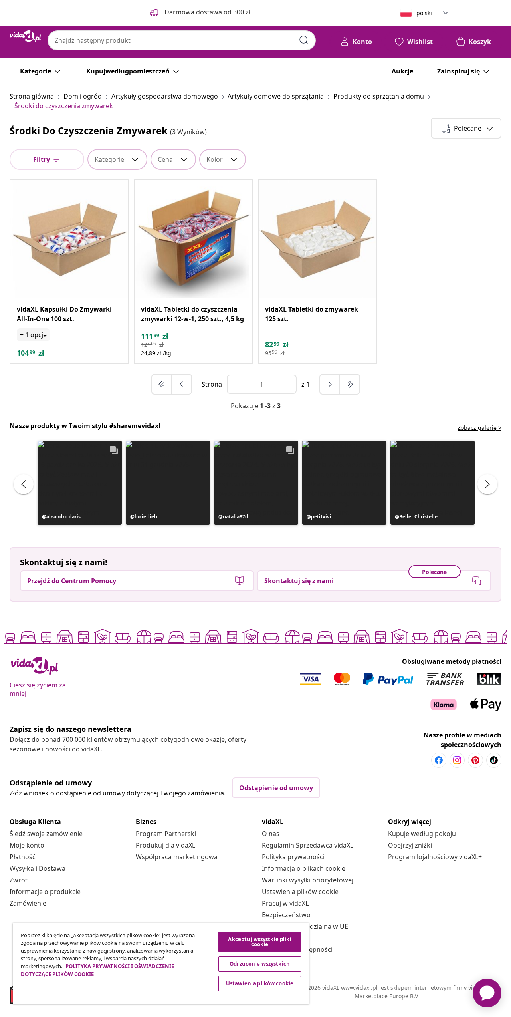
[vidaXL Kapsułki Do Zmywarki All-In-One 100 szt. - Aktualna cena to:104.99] (69, 239)
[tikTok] (494, 760)
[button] (80, 483)
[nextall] (349, 384)
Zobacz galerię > (479, 427)
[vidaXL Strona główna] (25, 36)
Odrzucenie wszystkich (260, 963)
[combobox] (182, 40)
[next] (330, 384)
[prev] (181, 384)
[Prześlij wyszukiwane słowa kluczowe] (303, 40)
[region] (161, 963)
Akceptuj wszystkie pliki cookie (259, 942)
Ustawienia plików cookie (300, 891)
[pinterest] (475, 760)
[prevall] (162, 384)
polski (424, 13)
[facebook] (439, 760)
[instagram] (457, 760)
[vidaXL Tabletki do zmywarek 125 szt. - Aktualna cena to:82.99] (317, 239)
